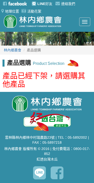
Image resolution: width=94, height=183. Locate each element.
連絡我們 (68, 4)
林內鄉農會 (12, 50)
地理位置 (12, 11)
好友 (44, 4)
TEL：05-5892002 (72, 137)
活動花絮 (34, 11)
